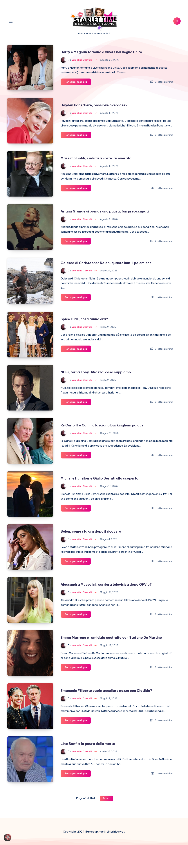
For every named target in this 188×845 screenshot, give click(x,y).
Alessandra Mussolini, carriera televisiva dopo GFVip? (106, 584)
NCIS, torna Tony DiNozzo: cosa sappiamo (96, 372)
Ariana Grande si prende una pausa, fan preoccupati (105, 211)
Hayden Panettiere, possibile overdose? (94, 105)
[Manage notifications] (8, 837)
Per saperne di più (78, 82)
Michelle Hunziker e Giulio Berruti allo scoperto (99, 478)
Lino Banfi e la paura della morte (88, 744)
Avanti (106, 798)
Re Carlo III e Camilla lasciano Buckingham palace (102, 425)
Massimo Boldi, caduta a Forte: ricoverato (96, 158)
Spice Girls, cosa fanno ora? (84, 319)
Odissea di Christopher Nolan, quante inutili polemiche (106, 263)
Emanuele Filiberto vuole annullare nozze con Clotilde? (106, 691)
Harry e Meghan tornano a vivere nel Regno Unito (101, 52)
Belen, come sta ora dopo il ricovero (91, 531)
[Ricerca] (177, 21)
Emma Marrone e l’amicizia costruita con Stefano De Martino (111, 637)
